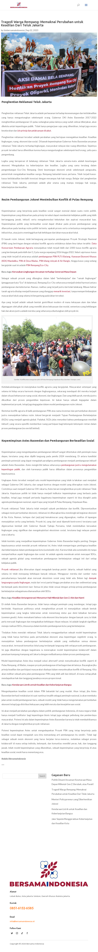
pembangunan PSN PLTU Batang (54, 256)
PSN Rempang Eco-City (37, 265)
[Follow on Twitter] (12, 933)
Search (42, 776)
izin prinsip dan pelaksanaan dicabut (34, 130)
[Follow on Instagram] (17, 933)
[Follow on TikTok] (22, 933)
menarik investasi (62, 291)
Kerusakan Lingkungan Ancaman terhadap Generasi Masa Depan (44, 271)
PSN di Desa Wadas (28, 261)
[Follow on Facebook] (27, 933)
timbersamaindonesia (14, 30)
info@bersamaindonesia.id (22, 921)
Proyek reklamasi (10, 569)
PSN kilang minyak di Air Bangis (54, 261)
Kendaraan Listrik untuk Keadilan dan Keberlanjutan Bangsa (41, 684)
